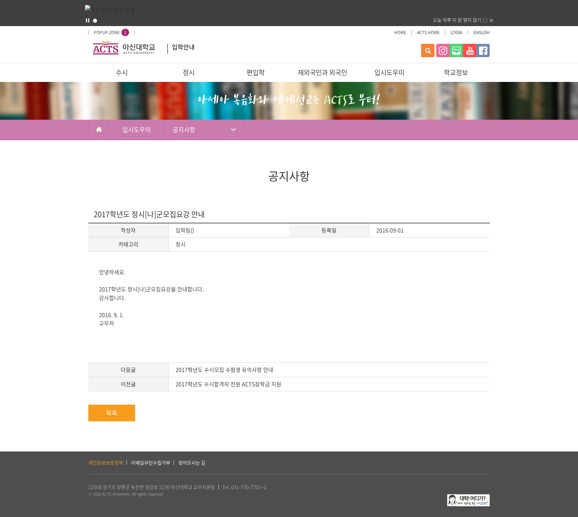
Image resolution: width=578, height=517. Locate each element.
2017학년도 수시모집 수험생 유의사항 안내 (224, 370)
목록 (111, 412)
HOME (400, 32)
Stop (88, 20)
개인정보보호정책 (105, 462)
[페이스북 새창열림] (483, 50)
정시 (189, 72)
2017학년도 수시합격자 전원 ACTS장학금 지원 (228, 384)
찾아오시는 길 (191, 462)
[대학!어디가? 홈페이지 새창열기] (468, 498)
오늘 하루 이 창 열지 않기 (457, 19)
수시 (122, 72)
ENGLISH (481, 32)
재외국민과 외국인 (322, 72)
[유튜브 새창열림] (469, 50)
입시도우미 (389, 72)
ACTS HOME (428, 32)
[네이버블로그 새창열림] (456, 50)
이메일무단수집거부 (150, 462)
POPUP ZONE (110, 32)
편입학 (256, 72)
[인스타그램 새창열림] (443, 50)
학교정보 (456, 72)
